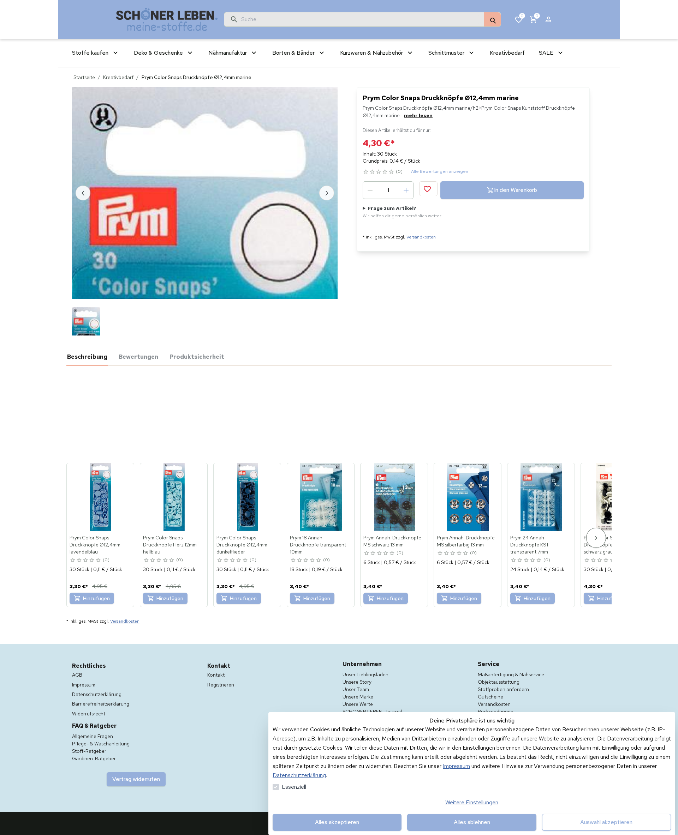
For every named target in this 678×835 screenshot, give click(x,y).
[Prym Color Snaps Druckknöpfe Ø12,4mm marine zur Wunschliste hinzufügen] (428, 188)
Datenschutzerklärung (299, 775)
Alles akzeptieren (337, 822)
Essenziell (294, 787)
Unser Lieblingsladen (365, 674)
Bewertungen (138, 357)
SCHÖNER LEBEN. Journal (372, 711)
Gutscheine (490, 697)
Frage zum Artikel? (402, 212)
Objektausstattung (498, 682)
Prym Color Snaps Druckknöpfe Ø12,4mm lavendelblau (95, 544)
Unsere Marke (358, 697)
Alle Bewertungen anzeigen (439, 171)
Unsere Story (357, 682)
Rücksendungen (495, 711)
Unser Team (356, 689)
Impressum (456, 766)
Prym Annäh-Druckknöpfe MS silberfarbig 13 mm (466, 541)
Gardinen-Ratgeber (94, 758)
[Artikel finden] (492, 19)
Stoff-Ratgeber (89, 751)
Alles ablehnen (472, 822)
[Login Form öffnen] (548, 19)
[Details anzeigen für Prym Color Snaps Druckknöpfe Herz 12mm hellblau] (174, 497)
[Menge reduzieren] (370, 190)
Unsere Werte (358, 704)
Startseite (84, 77)
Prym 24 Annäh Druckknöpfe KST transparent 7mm (529, 544)
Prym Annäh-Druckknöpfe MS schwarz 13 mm (392, 541)
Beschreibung (87, 357)
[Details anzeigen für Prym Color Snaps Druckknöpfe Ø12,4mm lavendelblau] (101, 497)
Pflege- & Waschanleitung (101, 743)
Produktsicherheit (197, 357)
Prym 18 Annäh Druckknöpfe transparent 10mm (318, 544)
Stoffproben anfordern (503, 689)
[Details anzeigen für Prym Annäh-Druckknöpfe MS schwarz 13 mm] (394, 497)
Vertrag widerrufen (136, 779)
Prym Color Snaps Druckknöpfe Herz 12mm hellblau (170, 544)
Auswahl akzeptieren (606, 822)
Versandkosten (421, 237)
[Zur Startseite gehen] (167, 19)
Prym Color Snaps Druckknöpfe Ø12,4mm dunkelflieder (241, 544)
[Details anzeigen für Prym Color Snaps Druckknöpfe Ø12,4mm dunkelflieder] (247, 497)
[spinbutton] (388, 190)
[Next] (596, 538)
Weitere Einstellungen (471, 802)
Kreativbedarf (118, 77)
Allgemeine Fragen (92, 736)
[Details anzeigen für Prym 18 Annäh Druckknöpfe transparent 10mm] (321, 497)
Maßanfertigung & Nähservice (511, 674)
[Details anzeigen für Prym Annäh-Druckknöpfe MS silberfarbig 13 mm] (468, 497)
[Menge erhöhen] (406, 190)
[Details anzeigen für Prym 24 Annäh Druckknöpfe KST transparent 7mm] (541, 497)
